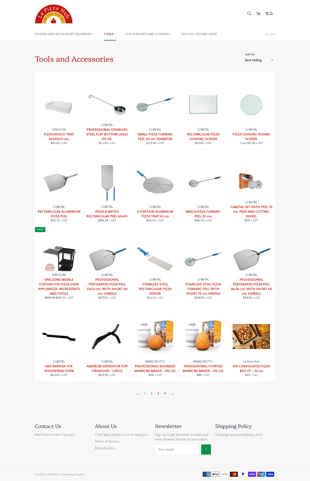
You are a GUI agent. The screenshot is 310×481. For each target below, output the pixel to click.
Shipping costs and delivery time (239, 435)
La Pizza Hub (52, 474)
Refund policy (105, 448)
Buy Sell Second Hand (199, 34)
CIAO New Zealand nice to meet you (121, 435)
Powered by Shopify (72, 474)
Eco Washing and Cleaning (148, 34)
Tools (109, 34)
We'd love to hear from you (55, 435)
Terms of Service (107, 441)
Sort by (250, 54)
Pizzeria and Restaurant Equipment (64, 34)
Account (270, 34)
